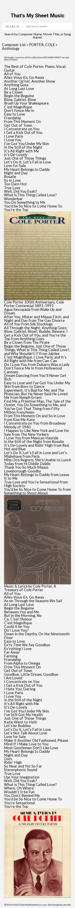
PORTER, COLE (42, 44)
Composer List (14, 44)
